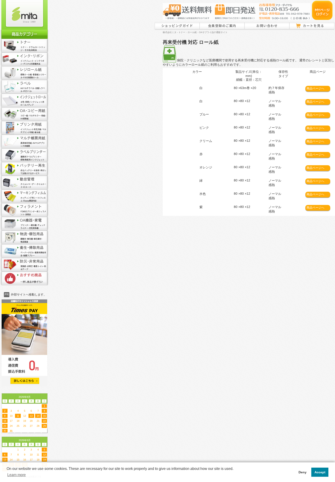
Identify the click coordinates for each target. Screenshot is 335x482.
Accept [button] (319, 472)
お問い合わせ (267, 25)
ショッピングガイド (177, 25)
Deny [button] (303, 472)
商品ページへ (315, 88)
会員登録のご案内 (222, 25)
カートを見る (313, 25)
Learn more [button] (16, 475)
